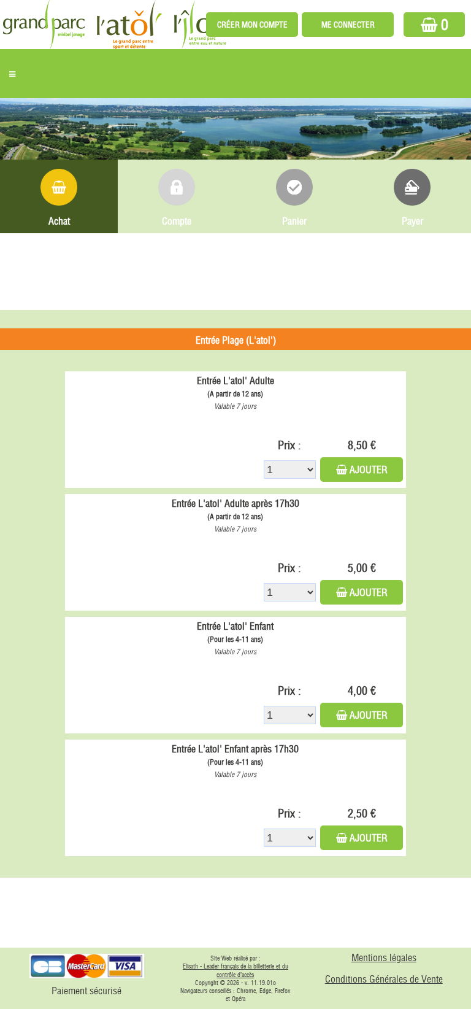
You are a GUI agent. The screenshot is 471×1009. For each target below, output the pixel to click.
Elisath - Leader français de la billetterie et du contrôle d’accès (235, 970)
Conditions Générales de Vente (384, 979)
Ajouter (369, 469)
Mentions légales (383, 957)
